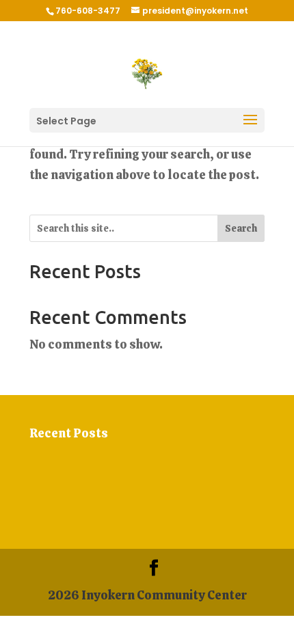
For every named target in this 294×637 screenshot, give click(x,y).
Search (241, 228)
